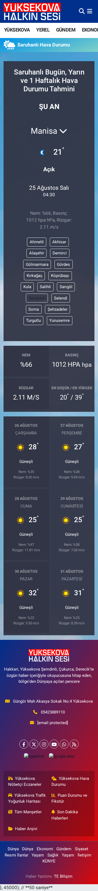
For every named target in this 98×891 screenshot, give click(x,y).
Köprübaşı (60, 275)
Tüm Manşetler (28, 811)
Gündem (63, 848)
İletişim (84, 855)
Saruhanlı (37, 298)
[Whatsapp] (64, 744)
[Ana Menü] (89, 11)
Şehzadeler (58, 309)
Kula (27, 286)
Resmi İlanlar (16, 855)
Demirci (60, 253)
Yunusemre (59, 320)
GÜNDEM (65, 30)
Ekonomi (45, 848)
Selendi (60, 298)
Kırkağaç (34, 275)
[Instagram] (43, 744)
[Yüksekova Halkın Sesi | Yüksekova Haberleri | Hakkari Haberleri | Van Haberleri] (32, 11)
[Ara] (82, 11)
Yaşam (38, 855)
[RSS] (74, 744)
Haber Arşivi (26, 828)
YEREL (43, 30)
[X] (33, 744)
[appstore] (34, 757)
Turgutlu (33, 320)
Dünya (13, 848)
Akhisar (59, 241)
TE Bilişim (63, 876)
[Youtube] (54, 744)
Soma (33, 309)
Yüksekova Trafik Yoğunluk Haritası (27, 798)
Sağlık (53, 855)
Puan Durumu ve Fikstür (69, 798)
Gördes (63, 264)
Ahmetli (37, 241)
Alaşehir (36, 253)
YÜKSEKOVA (17, 30)
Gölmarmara (37, 264)
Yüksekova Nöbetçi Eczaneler (24, 781)
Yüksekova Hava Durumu (70, 781)
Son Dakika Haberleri (64, 814)
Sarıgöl (66, 286)
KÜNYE (49, 861)
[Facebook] (23, 744)
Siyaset (81, 848)
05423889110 (53, 712)
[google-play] (61, 757)
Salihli (45, 286)
